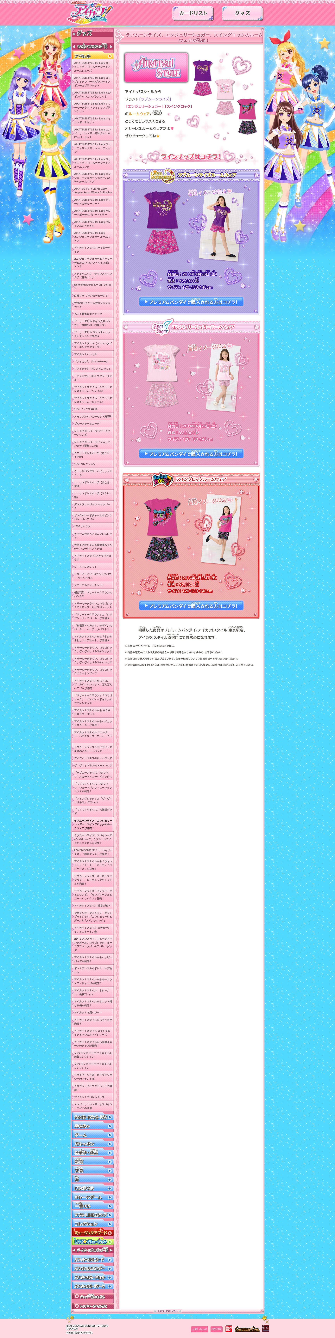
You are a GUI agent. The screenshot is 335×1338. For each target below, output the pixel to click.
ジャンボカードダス (93, 1116)
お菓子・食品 (93, 1152)
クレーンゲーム (93, 1196)
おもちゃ (93, 1125)
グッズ (242, 15)
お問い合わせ (199, 1329)
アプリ (93, 1214)
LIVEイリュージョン (93, 1241)
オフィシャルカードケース (93, 1285)
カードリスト (193, 15)
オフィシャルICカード (93, 1259)
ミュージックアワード (93, 1232)
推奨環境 (217, 1329)
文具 (93, 1170)
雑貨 (93, 1161)
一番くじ (93, 1205)
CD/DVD (93, 1187)
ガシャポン (93, 1143)
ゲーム (93, 1134)
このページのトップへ (167, 1311)
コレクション (93, 1223)
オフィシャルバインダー (93, 1268)
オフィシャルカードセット (93, 1277)
